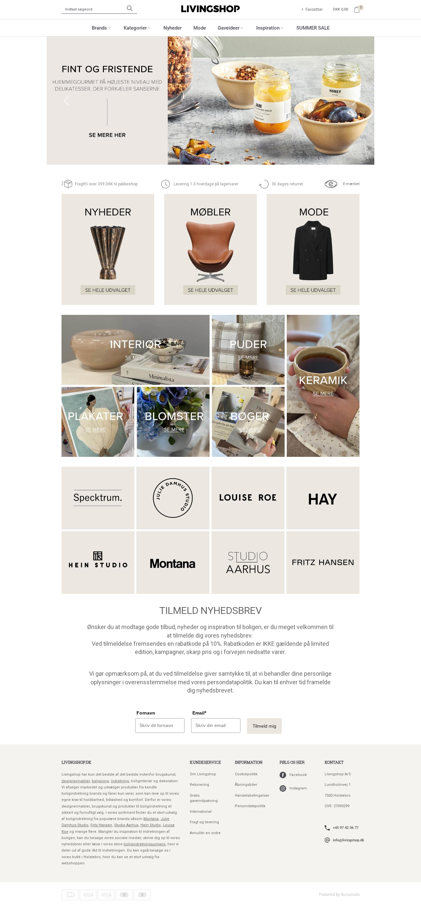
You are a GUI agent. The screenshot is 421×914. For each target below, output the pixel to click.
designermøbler (76, 781)
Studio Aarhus (126, 825)
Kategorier (135, 27)
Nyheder (172, 27)
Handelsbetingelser (252, 795)
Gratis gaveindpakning (204, 798)
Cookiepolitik (246, 774)
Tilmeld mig (264, 726)
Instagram (298, 788)
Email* (199, 712)
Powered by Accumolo (339, 894)
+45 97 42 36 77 (346, 827)
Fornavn (146, 712)
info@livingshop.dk (348, 839)
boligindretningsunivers (144, 844)
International (200, 811)
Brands (99, 27)
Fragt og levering (204, 822)
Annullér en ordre (205, 833)
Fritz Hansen (101, 825)
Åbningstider (246, 785)
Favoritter (314, 9)
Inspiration (268, 27)
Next (354, 100)
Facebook (298, 775)
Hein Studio (150, 825)
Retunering (199, 785)
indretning (120, 781)
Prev (66, 100)
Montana (151, 819)
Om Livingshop (203, 774)
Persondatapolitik (250, 806)
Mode (199, 27)
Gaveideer (228, 27)
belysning (100, 781)
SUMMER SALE (313, 27)
